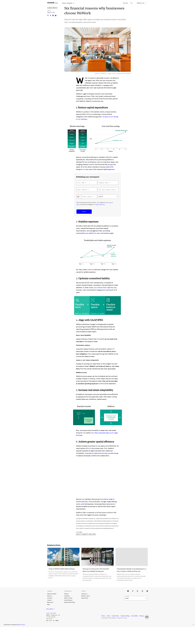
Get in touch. (21, 624)
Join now (125, 3)
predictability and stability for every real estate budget (94, 233)
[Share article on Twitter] (48, 15)
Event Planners (68, 600)
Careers (49, 600)
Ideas (56, 3)
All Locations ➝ (50, 609)
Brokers (66, 594)
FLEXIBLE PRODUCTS (52, 7)
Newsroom (50, 602)
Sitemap (141, 616)
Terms (108, 616)
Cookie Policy (115, 616)
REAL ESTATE (92, 534)
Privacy (103, 616)
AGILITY (78, 534)
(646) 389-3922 (51, 613)
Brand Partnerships (69, 602)
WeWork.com (141, 3)
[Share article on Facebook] (50, 15)
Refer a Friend (68, 598)
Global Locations (51, 594)
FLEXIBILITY (85, 534)
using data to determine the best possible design (101, 453)
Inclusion (49, 598)
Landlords (67, 596)
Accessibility (134, 616)
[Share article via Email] (55, 15)
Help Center (84, 598)
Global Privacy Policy (100, 204)
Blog (48, 604)
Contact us (84, 594)
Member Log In (85, 596)
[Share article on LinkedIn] (53, 15)
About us (49, 596)
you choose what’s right (102, 287)
